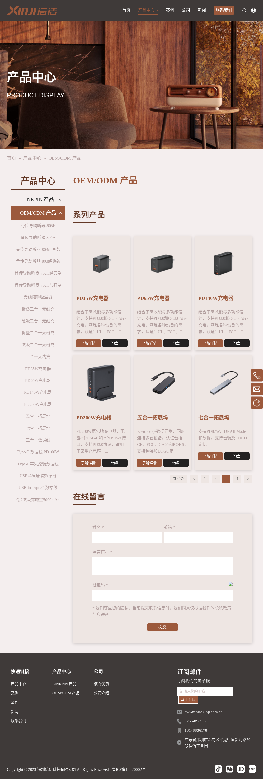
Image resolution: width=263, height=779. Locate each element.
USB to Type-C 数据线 (38, 487)
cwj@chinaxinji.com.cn (204, 712)
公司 (186, 10)
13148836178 (196, 730)
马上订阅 (188, 700)
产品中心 (147, 10)
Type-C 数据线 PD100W (38, 452)
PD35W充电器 (38, 369)
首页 (126, 10)
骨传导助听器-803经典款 (38, 261)
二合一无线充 (38, 356)
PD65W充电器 (38, 380)
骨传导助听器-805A (38, 237)
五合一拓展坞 (38, 416)
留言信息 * (102, 552)
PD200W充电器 (38, 404)
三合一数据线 (38, 440)
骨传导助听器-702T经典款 (38, 273)
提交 (162, 627)
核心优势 (101, 684)
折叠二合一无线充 (38, 333)
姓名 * (98, 527)
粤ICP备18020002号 (129, 769)
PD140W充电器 (38, 392)
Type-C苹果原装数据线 (38, 464)
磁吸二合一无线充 (38, 345)
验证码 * (100, 585)
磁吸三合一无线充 (38, 321)
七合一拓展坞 (38, 428)
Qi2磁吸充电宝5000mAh (38, 500)
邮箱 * (169, 527)
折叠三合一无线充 (38, 309)
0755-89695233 (198, 721)
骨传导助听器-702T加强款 (38, 285)
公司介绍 (101, 693)
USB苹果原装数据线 (38, 476)
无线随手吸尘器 (38, 297)
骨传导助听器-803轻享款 (38, 249)
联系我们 (224, 10)
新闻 (202, 10)
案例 (170, 10)
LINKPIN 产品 (38, 199)
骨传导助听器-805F (38, 225)
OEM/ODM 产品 (65, 158)
